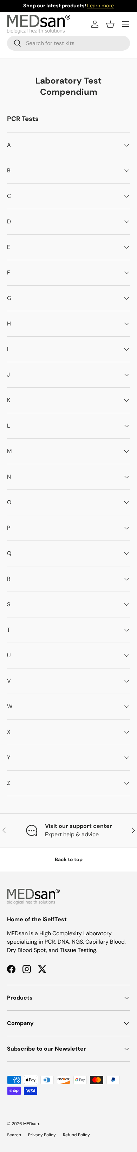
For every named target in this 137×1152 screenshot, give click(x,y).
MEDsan (31, 1123)
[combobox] (68, 43)
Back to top (69, 859)
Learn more (100, 5)
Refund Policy (76, 1135)
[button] (110, 24)
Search (14, 1135)
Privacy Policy (42, 1135)
